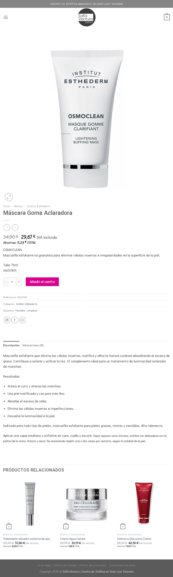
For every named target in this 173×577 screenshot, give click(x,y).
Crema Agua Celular (73, 539)
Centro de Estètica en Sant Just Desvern (108, 571)
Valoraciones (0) (32, 345)
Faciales (20, 310)
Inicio (6, 206)
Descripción (11, 345)
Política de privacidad (93, 565)
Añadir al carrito (42, 281)
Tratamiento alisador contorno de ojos (26, 539)
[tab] (11, 345)
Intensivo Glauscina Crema (134, 539)
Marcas (18, 206)
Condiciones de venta (122, 565)
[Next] (169, 518)
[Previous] (3, 518)
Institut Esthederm (38, 206)
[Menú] (5, 17)
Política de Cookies (65, 565)
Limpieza (32, 310)
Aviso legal (44, 565)
